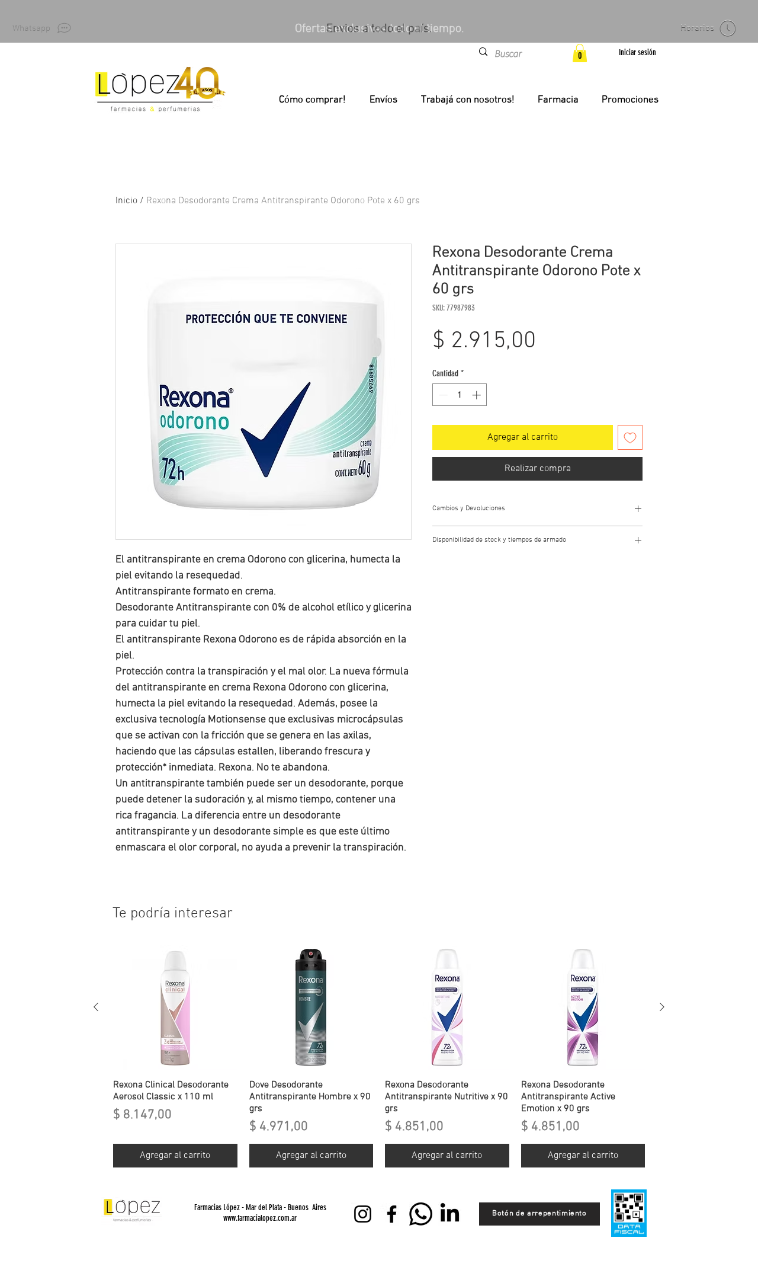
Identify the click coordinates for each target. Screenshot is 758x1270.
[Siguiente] (662, 1007)
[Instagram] (362, 1214)
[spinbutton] (460, 395)
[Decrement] (442, 395)
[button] (579, 53)
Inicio (126, 201)
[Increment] (478, 395)
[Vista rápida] (175, 1007)
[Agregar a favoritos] (630, 437)
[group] (379, 1056)
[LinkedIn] (449, 1214)
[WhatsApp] (420, 1214)
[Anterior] (96, 1007)
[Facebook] (391, 1214)
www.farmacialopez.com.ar (260, 1218)
